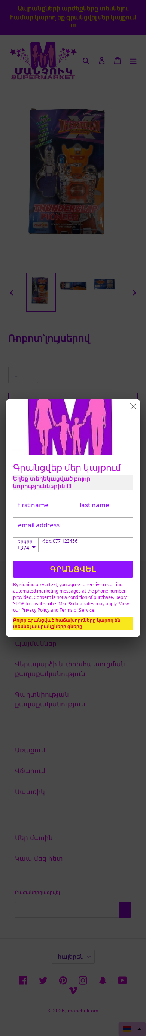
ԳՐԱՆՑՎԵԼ (73, 569)
